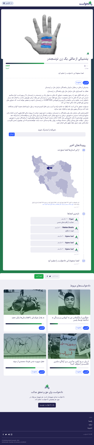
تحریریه (89, 428)
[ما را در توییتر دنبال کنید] (6, 434)
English (78, 83)
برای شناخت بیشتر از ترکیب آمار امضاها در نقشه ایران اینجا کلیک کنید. (57, 204)
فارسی (86, 328)
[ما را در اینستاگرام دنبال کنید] (11, 434)
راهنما (90, 421)
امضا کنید (39, 276)
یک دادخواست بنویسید (47, 405)
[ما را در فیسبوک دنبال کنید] (3, 434)
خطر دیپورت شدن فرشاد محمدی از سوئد (28, 361)
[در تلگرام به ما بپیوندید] (8, 434)
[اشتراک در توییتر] (50, 276)
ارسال (12, 134)
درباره (90, 424)
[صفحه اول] (85, 2)
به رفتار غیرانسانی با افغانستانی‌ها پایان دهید (28, 317)
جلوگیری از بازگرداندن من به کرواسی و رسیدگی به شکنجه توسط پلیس (70, 319)
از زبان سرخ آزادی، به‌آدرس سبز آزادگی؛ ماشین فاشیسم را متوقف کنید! (71, 363)
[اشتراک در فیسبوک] (47, 276)
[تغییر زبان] (8, 3)
